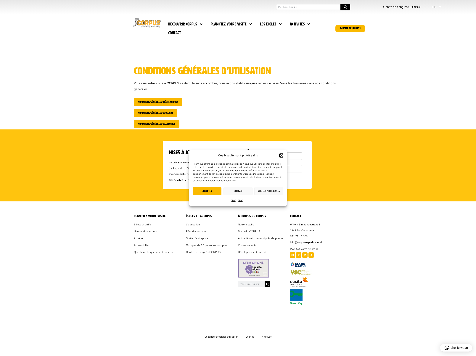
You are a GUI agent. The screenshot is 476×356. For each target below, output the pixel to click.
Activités (297, 24)
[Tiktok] (311, 255)
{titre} (233, 200)
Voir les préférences (269, 191)
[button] (281, 155)
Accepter (207, 191)
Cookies (250, 337)
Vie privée (266, 337)
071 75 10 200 (299, 236)
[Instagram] (298, 255)
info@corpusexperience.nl (306, 242)
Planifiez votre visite (229, 24)
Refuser (238, 191)
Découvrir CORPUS (182, 24)
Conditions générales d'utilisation (221, 337)
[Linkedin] (305, 255)
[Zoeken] (345, 7)
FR (434, 7)
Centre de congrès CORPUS (402, 7)
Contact (174, 33)
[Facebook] (292, 255)
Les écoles (268, 24)
